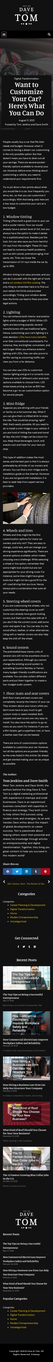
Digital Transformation (26, 78)
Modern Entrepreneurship (24, 917)
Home (13, 913)
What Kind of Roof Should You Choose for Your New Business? (24, 1131)
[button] (3, 34)
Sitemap (35, 1354)
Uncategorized (18, 921)
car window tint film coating (25, 282)
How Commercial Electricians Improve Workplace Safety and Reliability (25, 1041)
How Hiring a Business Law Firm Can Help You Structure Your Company (24, 1086)
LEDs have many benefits (32, 337)
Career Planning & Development (27, 905)
